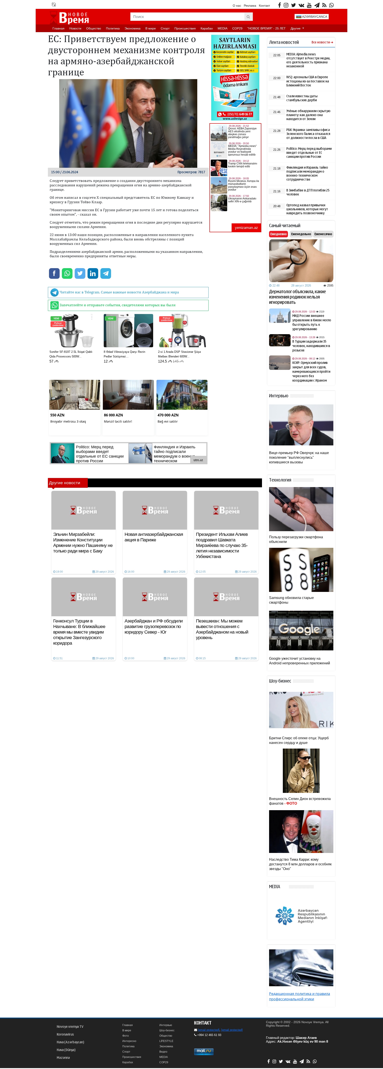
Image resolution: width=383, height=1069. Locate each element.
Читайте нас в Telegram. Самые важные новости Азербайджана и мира (119, 292)
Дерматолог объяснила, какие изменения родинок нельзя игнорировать (297, 296)
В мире (150, 28)
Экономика (133, 28)
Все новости (321, 42)
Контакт (264, 5)
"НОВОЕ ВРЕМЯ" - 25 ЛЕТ (266, 28)
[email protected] (208, 1030)
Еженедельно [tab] (301, 234)
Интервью (165, 1025)
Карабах (207, 28)
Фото (125, 1035)
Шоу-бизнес (166, 1030)
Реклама (250, 5)
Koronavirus (65, 1034)
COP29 (237, 28)
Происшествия (185, 28)
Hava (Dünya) (66, 1050)
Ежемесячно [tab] (323, 234)
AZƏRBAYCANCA (314, 16)
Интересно (129, 1041)
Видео (163, 1051)
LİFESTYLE (166, 1041)
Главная (58, 28)
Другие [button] (296, 28)
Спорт (165, 28)
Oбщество (93, 28)
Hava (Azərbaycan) (70, 1042)
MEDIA (222, 28)
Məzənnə (63, 1057)
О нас (237, 5)
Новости (75, 28)
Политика (113, 28)
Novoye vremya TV (70, 1026)
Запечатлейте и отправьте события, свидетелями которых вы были (117, 305)
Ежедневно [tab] (278, 234)
